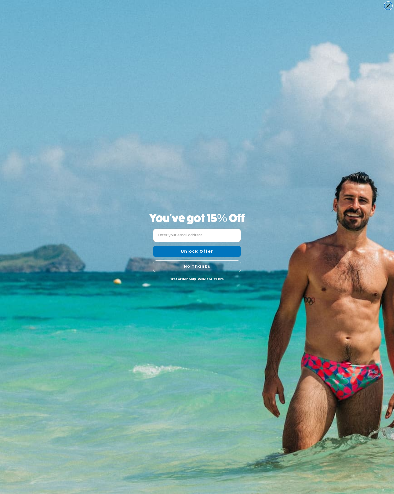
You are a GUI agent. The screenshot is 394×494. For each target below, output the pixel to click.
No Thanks (197, 266)
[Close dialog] (388, 6)
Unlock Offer (197, 251)
